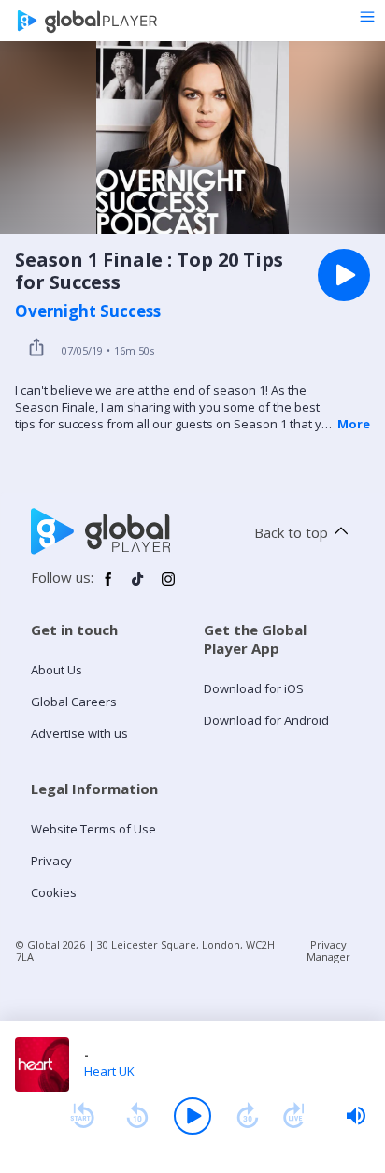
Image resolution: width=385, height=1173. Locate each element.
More (353, 423)
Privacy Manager (328, 950)
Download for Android (266, 720)
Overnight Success (88, 311)
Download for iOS (254, 688)
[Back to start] (82, 1116)
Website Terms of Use (93, 828)
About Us (56, 669)
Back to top (291, 532)
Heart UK (109, 1071)
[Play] (192, 1116)
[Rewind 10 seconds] (137, 1116)
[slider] (356, 1116)
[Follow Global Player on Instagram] (168, 586)
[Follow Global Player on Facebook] (108, 586)
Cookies (54, 892)
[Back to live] (294, 1116)
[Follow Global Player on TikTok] (138, 586)
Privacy (51, 860)
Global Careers (74, 701)
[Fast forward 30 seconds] (247, 1116)
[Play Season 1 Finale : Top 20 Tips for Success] (344, 275)
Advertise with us (79, 733)
